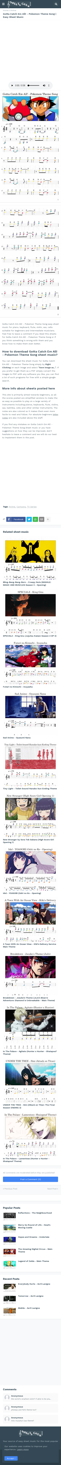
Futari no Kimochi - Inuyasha (18, 687)
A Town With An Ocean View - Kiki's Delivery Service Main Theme (29, 945)
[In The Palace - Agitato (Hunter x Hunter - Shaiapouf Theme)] (30, 1027)
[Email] (41, 519)
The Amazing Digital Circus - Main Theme (35, 1250)
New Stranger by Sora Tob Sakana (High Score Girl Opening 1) (28, 840)
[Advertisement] (30, 50)
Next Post (52, 1189)
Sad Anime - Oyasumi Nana (16, 737)
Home (6, 10)
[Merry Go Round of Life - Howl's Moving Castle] (9, 1228)
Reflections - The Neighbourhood (35, 1213)
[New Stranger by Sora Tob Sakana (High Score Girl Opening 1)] (30, 815)
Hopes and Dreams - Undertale (33, 1237)
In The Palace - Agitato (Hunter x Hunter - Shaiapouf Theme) (30, 1052)
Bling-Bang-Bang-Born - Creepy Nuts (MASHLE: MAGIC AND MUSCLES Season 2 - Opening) (27, 583)
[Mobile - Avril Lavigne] (9, 1311)
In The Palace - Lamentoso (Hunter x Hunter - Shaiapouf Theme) (26, 1159)
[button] (3, 4)
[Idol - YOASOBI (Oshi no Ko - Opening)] (30, 869)
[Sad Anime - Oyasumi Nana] (30, 713)
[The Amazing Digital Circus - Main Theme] (9, 1252)
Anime (13, 10)
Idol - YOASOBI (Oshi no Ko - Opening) (22, 893)
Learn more (23, 1449)
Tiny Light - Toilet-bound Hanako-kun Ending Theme (30, 788)
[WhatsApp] (35, 519)
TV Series (32, 507)
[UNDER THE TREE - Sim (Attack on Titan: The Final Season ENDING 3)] (30, 1080)
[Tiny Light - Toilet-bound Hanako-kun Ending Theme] (30, 764)
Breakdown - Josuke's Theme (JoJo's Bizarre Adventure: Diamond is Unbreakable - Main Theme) (29, 999)
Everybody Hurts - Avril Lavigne (34, 1284)
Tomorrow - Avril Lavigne (30, 1296)
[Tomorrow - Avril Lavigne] (9, 1299)
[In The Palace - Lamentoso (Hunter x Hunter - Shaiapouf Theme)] (30, 1134)
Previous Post (10, 1189)
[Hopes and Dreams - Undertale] (9, 1240)
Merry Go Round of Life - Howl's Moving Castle (34, 1226)
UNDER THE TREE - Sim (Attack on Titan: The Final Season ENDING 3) (29, 1106)
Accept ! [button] (11, 1458)
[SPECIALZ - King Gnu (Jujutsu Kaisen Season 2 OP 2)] (30, 611)
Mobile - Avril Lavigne (29, 1308)
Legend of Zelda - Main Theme (33, 1261)
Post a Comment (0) (30, 1179)
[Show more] (47, 519)
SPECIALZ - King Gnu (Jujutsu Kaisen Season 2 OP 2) (29, 636)
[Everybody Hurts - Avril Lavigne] (9, 1287)
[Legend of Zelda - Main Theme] (9, 1264)
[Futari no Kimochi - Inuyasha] (30, 662)
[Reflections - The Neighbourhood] (9, 1216)
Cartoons (21, 507)
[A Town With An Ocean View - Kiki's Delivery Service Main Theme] (30, 919)
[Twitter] (29, 519)
